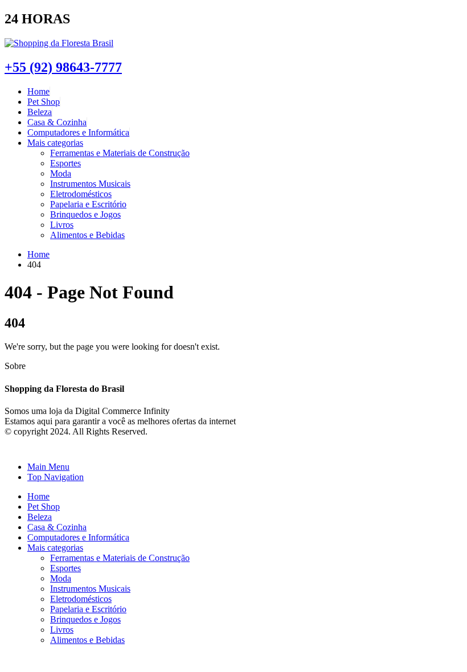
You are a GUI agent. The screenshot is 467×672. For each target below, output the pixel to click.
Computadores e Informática (78, 132)
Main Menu (48, 467)
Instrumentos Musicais (90, 184)
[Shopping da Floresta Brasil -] (59, 43)
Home (38, 91)
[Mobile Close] (11, 447)
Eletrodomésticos (81, 194)
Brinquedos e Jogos (85, 214)
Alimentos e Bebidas (87, 235)
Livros (61, 225)
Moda (60, 173)
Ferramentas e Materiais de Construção (120, 153)
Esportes (65, 163)
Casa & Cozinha (57, 122)
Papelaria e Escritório (88, 204)
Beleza (39, 112)
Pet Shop (43, 101)
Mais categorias (55, 142)
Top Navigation (55, 477)
